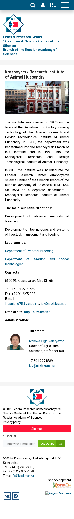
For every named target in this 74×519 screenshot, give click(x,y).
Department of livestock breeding (29, 251)
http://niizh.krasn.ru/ (38, 312)
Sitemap (37, 428)
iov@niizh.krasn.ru (53, 304)
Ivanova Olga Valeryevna (46, 341)
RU (53, 5)
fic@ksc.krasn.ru (23, 475)
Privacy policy (12, 422)
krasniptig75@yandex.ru (22, 304)
